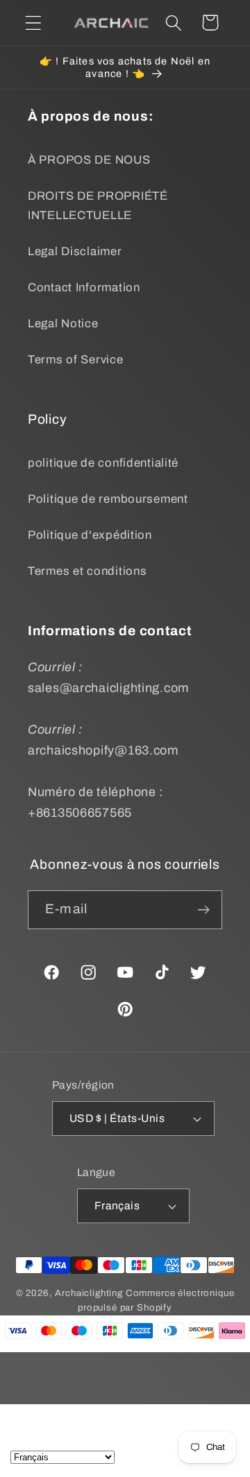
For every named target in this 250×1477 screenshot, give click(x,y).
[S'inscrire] (203, 909)
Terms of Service (76, 359)
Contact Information (84, 287)
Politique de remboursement (108, 499)
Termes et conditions (87, 571)
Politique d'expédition (90, 535)
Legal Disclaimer (75, 251)
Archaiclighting (89, 1293)
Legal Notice (63, 323)
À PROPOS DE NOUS (89, 159)
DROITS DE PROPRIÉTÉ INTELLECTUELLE (98, 205)
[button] (33, 22)
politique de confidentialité (103, 462)
